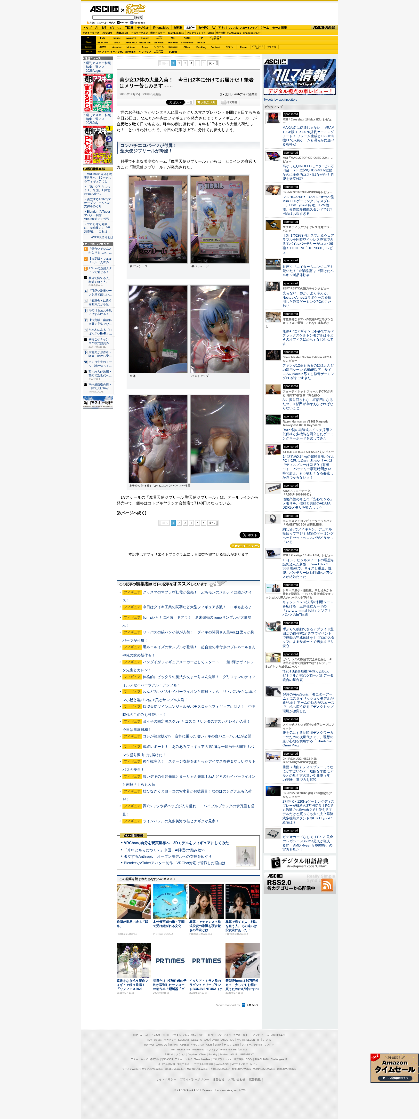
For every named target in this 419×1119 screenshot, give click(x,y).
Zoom (243, 47)
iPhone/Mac (161, 27)
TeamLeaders (176, 33)
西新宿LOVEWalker (197, 1069)
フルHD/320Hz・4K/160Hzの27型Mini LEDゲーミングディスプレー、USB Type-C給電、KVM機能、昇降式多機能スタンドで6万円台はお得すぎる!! (308, 205)
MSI (173, 38)
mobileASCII (222, 1064)
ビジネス (115, 27)
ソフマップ (145, 51)
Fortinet (215, 47)
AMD (117, 42)
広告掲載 (255, 1079)
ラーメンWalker (130, 1069)
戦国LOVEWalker (286, 1069)
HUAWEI (173, 42)
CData (187, 47)
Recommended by (228, 1005)
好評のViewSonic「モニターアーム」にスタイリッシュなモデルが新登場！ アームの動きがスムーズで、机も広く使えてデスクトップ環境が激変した (308, 702)
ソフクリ (271, 47)
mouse (117, 38)
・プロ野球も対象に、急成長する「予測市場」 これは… (97, 228)
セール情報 (279, 27)
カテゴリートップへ (245, 546)
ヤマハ (229, 47)
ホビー (190, 27)
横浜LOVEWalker (175, 1069)
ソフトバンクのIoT (257, 47)
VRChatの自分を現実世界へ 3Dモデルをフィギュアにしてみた (176, 843)
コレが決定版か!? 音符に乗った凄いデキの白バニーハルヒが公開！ (199, 736)
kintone (131, 47)
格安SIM (107, 33)
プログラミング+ (196, 33)
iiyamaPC (131, 38)
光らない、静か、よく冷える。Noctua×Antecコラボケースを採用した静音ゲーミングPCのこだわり (306, 299)
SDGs (211, 33)
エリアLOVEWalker (152, 1069)
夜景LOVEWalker (220, 1069)
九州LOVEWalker (241, 1069)
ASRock (159, 42)
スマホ (233, 27)
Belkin (201, 42)
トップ (87, 27)
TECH (129, 27)
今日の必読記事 (166, 1064)
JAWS (102, 47)
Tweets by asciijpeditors (280, 99)
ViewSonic (187, 42)
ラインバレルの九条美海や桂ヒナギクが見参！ (181, 821)
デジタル (143, 27)
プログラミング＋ (222, 1059)
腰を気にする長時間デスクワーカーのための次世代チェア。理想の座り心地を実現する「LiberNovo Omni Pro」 (307, 739)
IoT (104, 27)
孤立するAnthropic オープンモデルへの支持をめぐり (168, 856)
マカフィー (103, 51)
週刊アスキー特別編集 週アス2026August (98, 66)
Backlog (201, 47)
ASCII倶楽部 (324, 27)
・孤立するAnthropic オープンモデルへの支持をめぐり (98, 203)
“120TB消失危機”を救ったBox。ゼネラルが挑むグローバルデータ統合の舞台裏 (307, 675)
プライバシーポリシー (194, 1079)
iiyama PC (196, 1040)
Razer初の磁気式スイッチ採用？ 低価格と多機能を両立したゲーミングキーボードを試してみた (309, 434)
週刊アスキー (157, 33)
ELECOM (102, 42)
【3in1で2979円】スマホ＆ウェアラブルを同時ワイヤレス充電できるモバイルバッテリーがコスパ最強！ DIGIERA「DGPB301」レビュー (308, 243)
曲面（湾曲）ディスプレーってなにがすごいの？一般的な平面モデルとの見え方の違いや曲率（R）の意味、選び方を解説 (307, 773)
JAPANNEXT (131, 52)
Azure (145, 47)
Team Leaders (202, 1059)
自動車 (177, 27)
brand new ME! (228, 1049)
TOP (135, 1035)
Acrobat (116, 47)
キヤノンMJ (116, 51)
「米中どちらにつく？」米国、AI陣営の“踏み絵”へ (165, 850)
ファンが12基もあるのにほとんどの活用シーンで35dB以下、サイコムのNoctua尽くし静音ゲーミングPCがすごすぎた (308, 371)
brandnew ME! (159, 52)
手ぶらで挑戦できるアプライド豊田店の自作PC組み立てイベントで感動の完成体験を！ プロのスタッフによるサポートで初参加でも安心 (308, 637)
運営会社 (218, 1079)
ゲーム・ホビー (136, 9)
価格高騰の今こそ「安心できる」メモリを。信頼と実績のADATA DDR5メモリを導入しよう (307, 503)
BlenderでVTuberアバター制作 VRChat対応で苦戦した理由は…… (178, 863)
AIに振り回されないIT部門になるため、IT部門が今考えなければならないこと (307, 404)
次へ (212, 63)
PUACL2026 (234, 33)
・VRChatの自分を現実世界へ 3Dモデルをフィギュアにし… (98, 177)
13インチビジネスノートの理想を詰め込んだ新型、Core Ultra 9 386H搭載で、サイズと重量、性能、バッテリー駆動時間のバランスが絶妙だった (308, 568)
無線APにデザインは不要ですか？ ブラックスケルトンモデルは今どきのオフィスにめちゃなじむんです (310, 337)
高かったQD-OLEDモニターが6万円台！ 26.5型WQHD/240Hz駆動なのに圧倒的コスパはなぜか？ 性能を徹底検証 (308, 172)
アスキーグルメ (139, 33)
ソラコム (159, 47)
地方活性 (221, 33)
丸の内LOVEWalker (264, 1069)
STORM (267, 1040)
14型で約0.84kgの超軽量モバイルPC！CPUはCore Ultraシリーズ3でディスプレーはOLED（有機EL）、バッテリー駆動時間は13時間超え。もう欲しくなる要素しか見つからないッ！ (308, 467)
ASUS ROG (131, 42)
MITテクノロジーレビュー (246, 1064)
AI (96, 27)
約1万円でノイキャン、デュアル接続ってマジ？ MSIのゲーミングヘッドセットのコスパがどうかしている (308, 535)
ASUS (187, 38)
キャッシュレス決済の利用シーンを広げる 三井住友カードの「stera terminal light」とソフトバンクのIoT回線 (307, 608)
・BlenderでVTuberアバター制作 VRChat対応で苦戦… (98, 215)
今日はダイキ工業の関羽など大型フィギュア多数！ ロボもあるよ (197, 607)
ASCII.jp (104, 9)
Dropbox (173, 47)
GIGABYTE (144, 42)
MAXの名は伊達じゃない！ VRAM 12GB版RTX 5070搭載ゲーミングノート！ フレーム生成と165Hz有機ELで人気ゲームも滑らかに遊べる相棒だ (308, 136)
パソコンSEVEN (159, 38)
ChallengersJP (251, 33)
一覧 (189, 102)
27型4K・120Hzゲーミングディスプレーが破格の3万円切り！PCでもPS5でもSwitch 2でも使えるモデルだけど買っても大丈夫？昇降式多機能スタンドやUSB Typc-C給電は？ (308, 811)
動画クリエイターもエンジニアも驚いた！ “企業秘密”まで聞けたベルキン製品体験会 (308, 271)
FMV (102, 38)
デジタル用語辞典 (203, 1064)
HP (201, 38)
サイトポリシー (166, 1079)
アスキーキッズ (90, 33)
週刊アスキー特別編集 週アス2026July (98, 119)
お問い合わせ (236, 1079)
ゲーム (264, 27)
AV (214, 27)
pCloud (173, 51)
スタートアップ (248, 27)
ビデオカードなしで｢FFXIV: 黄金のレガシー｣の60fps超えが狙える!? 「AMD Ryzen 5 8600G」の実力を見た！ (307, 843)
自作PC (203, 27)
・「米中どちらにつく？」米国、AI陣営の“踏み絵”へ (97, 190)
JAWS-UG (161, 1044)
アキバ (222, 27)
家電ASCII (122, 33)
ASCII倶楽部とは (102, 237)
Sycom (145, 38)
